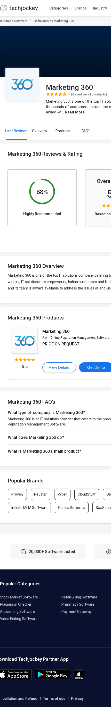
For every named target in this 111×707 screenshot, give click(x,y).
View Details (59, 367)
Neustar (40, 494)
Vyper (62, 494)
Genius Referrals (71, 508)
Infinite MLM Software (29, 508)
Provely (17, 494)
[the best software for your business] (19, 10)
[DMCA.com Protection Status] (79, 679)
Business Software (13, 21)
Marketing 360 (55, 331)
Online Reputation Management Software (79, 338)
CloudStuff (87, 494)
